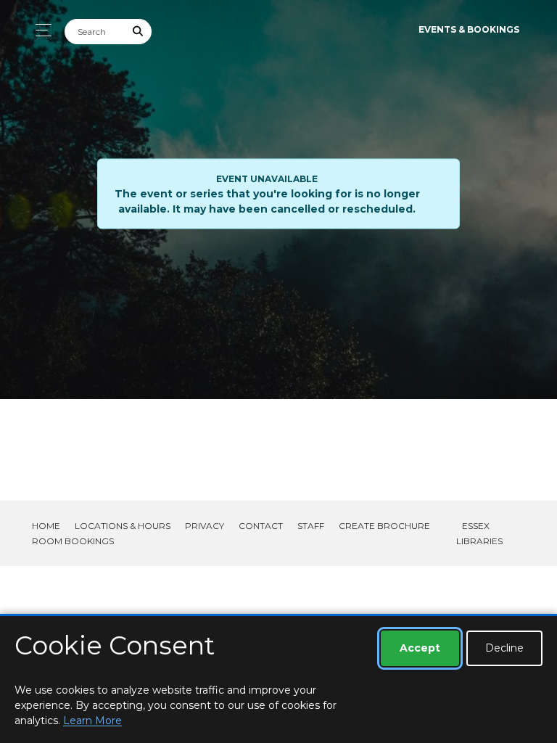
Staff (310, 525)
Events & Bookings (468, 29)
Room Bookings (73, 540)
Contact (261, 525)
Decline (504, 647)
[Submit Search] (138, 31)
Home (46, 525)
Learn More (92, 720)
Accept (420, 647)
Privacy (204, 525)
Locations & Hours (122, 525)
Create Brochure (384, 525)
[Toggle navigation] (39, 30)
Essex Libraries (479, 533)
